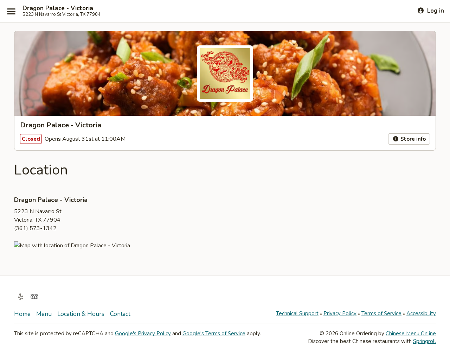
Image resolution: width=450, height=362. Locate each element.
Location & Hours (80, 314)
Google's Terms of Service (213, 333)
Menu (44, 314)
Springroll (424, 341)
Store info (412, 138)
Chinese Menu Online (411, 333)
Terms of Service (381, 313)
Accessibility (421, 313)
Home (22, 314)
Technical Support (297, 313)
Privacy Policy (339, 313)
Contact (120, 314)
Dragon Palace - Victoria (57, 8)
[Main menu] (11, 11)
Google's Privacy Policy (143, 333)
